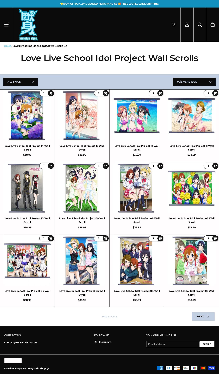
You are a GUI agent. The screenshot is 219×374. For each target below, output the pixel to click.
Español (11, 361)
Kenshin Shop (12, 368)
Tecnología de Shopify (36, 368)
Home (7, 46)
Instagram (105, 342)
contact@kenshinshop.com (20, 342)
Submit (207, 344)
